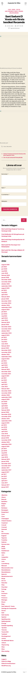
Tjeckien (4, 627)
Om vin (18, 9)
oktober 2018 (5, 442)
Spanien (20, 11)
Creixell (3, 525)
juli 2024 (4, 311)
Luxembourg (5, 563)
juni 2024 (4, 314)
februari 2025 (5, 296)
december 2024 (6, 301)
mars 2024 (4, 320)
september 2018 (6, 444)
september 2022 (6, 356)
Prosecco (4, 597)
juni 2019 (4, 427)
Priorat (3, 595)
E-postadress (5, 194)
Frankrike (4, 540)
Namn (3, 187)
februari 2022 (5, 369)
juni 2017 (4, 476)
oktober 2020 (5, 395)
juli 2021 (4, 378)
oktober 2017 (5, 468)
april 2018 (4, 455)
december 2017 (6, 463)
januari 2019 (5, 438)
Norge (3, 578)
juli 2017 (4, 474)
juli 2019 (4, 425)
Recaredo (9, 146)
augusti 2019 (5, 423)
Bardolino (4, 501)
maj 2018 (4, 453)
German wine (5, 544)
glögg (3, 546)
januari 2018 (5, 461)
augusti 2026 (5, 264)
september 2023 (6, 333)
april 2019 (4, 431)
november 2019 (6, 416)
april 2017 (4, 480)
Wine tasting (5, 651)
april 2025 (4, 294)
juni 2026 (4, 269)
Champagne (5, 518)
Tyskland (4, 634)
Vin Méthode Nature (7, 640)
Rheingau (4, 600)
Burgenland (4, 512)
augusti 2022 (5, 358)
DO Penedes (5, 533)
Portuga (3, 589)
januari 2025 (5, 299)
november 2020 (6, 393)
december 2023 (6, 326)
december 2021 (6, 371)
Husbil (13, 9)
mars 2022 (4, 367)
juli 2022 (4, 361)
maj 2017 (4, 478)
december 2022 (6, 350)
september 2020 (6, 397)
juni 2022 (4, 363)
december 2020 (6, 391)
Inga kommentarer (15, 28)
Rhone (3, 602)
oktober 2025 (5, 284)
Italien (3, 553)
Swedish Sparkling (7, 625)
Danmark (4, 529)
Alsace (3, 497)
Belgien (3, 503)
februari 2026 (5, 275)
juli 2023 (4, 337)
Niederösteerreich (7, 576)
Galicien (3, 542)
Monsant (4, 565)
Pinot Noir (4, 587)
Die (2, 531)
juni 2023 (4, 339)
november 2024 (6, 303)
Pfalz (3, 585)
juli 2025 (4, 290)
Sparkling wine (5, 619)
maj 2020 (4, 403)
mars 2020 (4, 408)
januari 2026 (5, 277)
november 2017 (6, 465)
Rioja (2, 604)
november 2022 (6, 352)
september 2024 (6, 307)
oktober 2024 (5, 305)
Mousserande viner (7, 568)
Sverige (3, 623)
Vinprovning (5, 645)
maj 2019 (4, 429)
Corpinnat (4, 523)
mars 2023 (4, 344)
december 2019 (6, 414)
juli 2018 (4, 448)
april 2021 (4, 384)
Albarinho (4, 495)
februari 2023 (5, 346)
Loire (3, 561)
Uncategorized (14, 12)
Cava (9, 9)
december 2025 (6, 279)
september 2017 (6, 470)
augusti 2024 (5, 309)
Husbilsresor (5, 550)
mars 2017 (4, 483)
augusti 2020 (5, 399)
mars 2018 (4, 457)
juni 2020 (4, 401)
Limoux (3, 559)
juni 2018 (4, 450)
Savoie (3, 610)
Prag (2, 591)
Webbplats (4, 201)
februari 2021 (5, 388)
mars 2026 (4, 273)
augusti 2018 (5, 446)
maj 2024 (4, 316)
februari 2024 (5, 322)
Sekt (2, 612)
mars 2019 (4, 433)
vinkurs (3, 642)
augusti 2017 (5, 472)
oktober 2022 (5, 354)
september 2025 (6, 286)
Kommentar (4, 174)
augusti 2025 (5, 288)
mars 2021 (4, 386)
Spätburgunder (6, 621)
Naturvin (4, 574)
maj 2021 (4, 382)
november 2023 (6, 329)
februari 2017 (5, 485)
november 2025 (6, 281)
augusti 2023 (5, 335)
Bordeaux (4, 508)
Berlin (3, 506)
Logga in (4, 659)
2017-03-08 (20, 26)
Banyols (3, 499)
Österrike (4, 583)
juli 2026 (4, 267)
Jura (2, 555)
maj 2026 (4, 271)
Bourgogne (4, 510)
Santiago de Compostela (8, 608)
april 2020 (4, 406)
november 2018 (6, 440)
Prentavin (4, 593)
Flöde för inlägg (6, 661)
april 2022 (4, 365)
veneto (3, 638)
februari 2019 (5, 436)
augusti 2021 (5, 376)
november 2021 (6, 373)
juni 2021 (4, 380)
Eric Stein (11, 26)
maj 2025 (4, 292)
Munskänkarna (5, 570)
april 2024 (4, 318)
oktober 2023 (5, 331)
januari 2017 (5, 487)
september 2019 (6, 421)
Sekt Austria (5, 615)
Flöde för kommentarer (8, 663)
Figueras (4, 538)
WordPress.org (6, 665)
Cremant (4, 527)
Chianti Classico (6, 520)
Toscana (4, 630)
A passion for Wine (14, 3)
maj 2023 (4, 341)
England (3, 535)
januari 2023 (5, 348)
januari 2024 (5, 324)
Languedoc (4, 557)
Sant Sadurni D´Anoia (11, 11)
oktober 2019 (5, 418)
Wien (3, 647)
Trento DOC (5, 632)
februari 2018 (5, 459)
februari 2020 (5, 410)
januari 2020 (5, 412)
